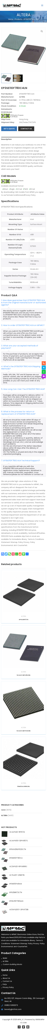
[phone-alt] (44, 363)
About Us (6, 978)
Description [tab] (6, 139)
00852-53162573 (11, 1005)
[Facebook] (19, 1027)
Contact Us (7, 981)
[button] (42, 31)
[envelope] (44, 376)
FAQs (5, 984)
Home (5, 975)
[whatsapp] (44, 372)
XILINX (3, 810)
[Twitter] (23, 1027)
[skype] (44, 368)
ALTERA (4, 815)
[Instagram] (27, 1027)
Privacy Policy (8, 987)
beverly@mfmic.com (12, 1009)
